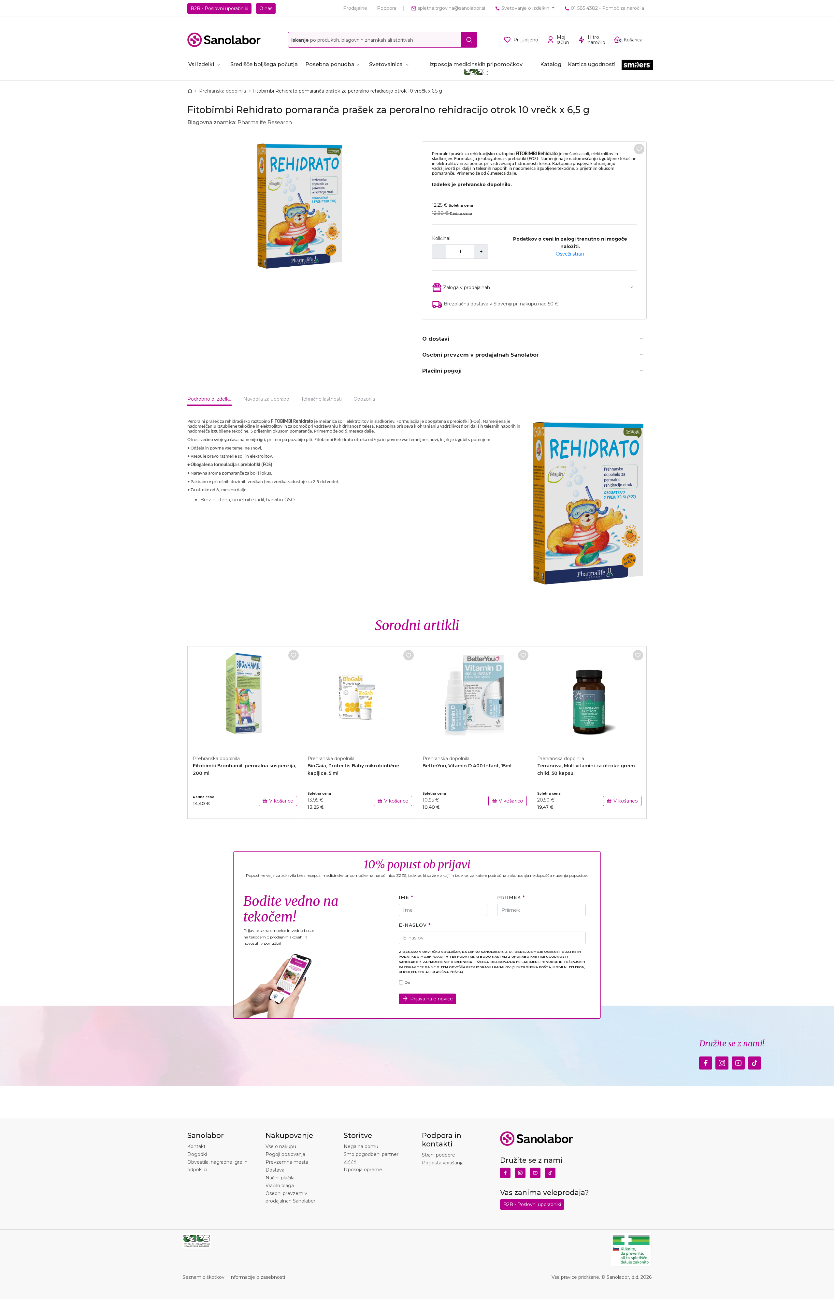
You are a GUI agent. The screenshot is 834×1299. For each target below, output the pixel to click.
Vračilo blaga (280, 1185)
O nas (265, 8)
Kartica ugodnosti (591, 64)
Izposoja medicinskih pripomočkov (476, 64)
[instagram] (722, 1061)
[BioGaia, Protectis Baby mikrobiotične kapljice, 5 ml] (360, 697)
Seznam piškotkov (203, 1277)
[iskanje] (469, 40)
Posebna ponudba (329, 64)
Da (407, 982)
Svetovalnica (386, 64)
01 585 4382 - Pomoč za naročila (606, 8)
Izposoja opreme (363, 1170)
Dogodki (197, 1154)
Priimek (509, 897)
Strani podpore (438, 1155)
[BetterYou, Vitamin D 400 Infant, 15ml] (475, 697)
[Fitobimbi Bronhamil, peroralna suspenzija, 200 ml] (245, 697)
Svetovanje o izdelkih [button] (525, 8)
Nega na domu (361, 1146)
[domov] (191, 91)
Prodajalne (355, 8)
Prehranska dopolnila (223, 91)
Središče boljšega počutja (264, 64)
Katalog (550, 64)
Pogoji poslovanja (285, 1154)
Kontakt (196, 1146)
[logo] (224, 40)
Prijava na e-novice (431, 999)
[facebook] (706, 1061)
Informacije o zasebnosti (257, 1277)
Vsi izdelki (201, 64)
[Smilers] (637, 65)
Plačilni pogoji (442, 371)
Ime (404, 897)
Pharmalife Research (264, 122)
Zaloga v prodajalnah (466, 287)
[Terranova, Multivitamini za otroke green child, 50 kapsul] (589, 697)
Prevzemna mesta (287, 1162)
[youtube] (738, 1061)
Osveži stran (570, 254)
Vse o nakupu (281, 1146)
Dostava (275, 1170)
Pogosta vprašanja (443, 1163)
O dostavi (435, 339)
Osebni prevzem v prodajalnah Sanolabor (480, 355)
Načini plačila (280, 1178)
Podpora (386, 8)
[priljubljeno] (639, 149)
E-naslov (412, 925)
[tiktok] (754, 1061)
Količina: (441, 238)
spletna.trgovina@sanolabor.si (450, 8)
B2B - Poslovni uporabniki (219, 8)
